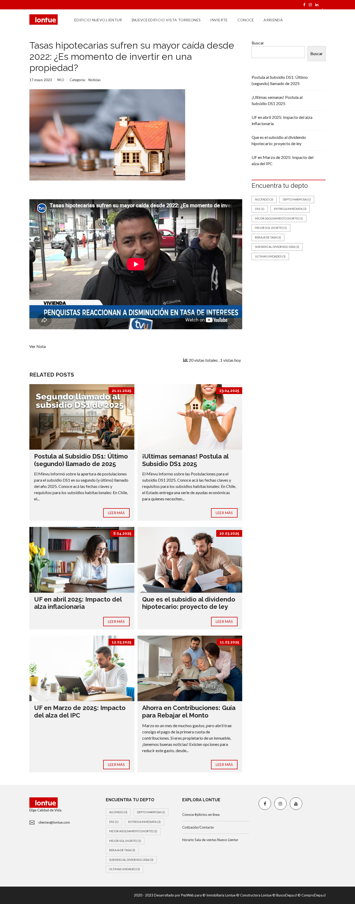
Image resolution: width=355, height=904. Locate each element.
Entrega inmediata (290, 208)
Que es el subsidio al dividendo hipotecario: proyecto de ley (188, 603)
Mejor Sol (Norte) (271, 227)
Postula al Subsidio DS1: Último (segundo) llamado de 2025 (81, 460)
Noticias (94, 80)
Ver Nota (37, 346)
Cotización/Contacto (198, 827)
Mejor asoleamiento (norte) (279, 218)
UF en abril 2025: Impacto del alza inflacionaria (78, 603)
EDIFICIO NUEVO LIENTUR (98, 20)
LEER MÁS (116, 513)
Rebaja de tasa (268, 237)
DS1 (259, 208)
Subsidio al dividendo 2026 (277, 246)
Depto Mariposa (297, 199)
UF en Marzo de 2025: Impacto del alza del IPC (80, 711)
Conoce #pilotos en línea (201, 814)
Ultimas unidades (270, 256)
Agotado (264, 199)
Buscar (258, 42)
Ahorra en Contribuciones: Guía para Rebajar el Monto (188, 711)
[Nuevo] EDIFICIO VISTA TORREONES (166, 20)
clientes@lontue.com (54, 822)
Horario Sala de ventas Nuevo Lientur (210, 840)
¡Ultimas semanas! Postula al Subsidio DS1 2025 (185, 460)
